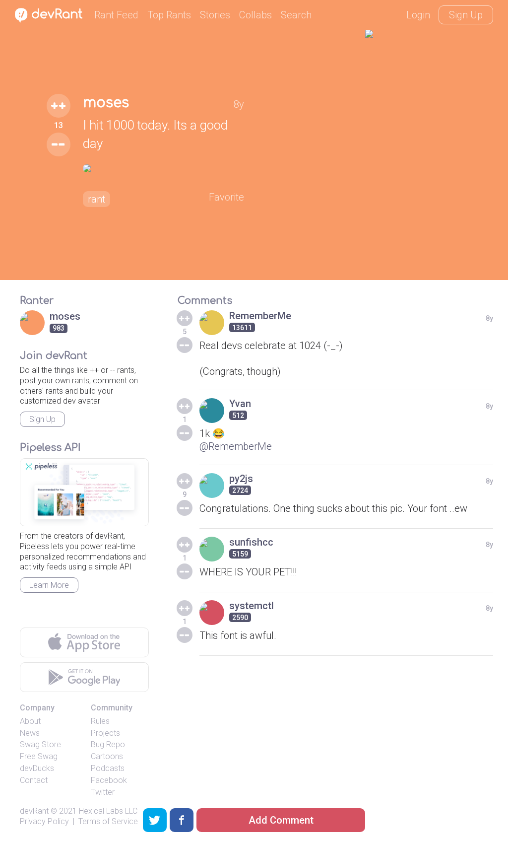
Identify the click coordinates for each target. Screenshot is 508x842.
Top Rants (169, 15)
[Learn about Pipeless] (84, 492)
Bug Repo (108, 744)
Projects (105, 733)
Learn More (49, 585)
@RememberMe (235, 446)
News (30, 733)
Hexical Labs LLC (108, 811)
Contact (34, 780)
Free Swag (39, 756)
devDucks (37, 768)
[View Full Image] (164, 168)
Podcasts (108, 768)
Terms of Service (108, 821)
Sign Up (466, 15)
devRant (34, 811)
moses (106, 103)
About (30, 721)
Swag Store (40, 744)
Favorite (226, 197)
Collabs (255, 15)
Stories (215, 15)
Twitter (103, 792)
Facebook (109, 780)
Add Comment (281, 820)
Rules (100, 721)
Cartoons (107, 756)
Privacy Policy (44, 821)
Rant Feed (116, 15)
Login (418, 15)
